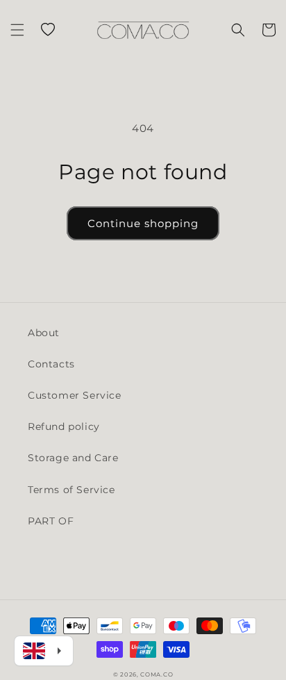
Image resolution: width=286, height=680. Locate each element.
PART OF (51, 521)
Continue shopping (143, 223)
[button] (17, 30)
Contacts (51, 364)
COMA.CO (156, 674)
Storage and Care (73, 457)
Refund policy (64, 426)
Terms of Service (71, 489)
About (44, 332)
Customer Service (74, 395)
